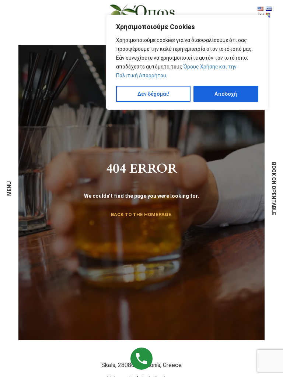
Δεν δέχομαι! (153, 94)
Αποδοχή (225, 94)
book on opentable (274, 188)
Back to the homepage (141, 214)
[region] (187, 62)
